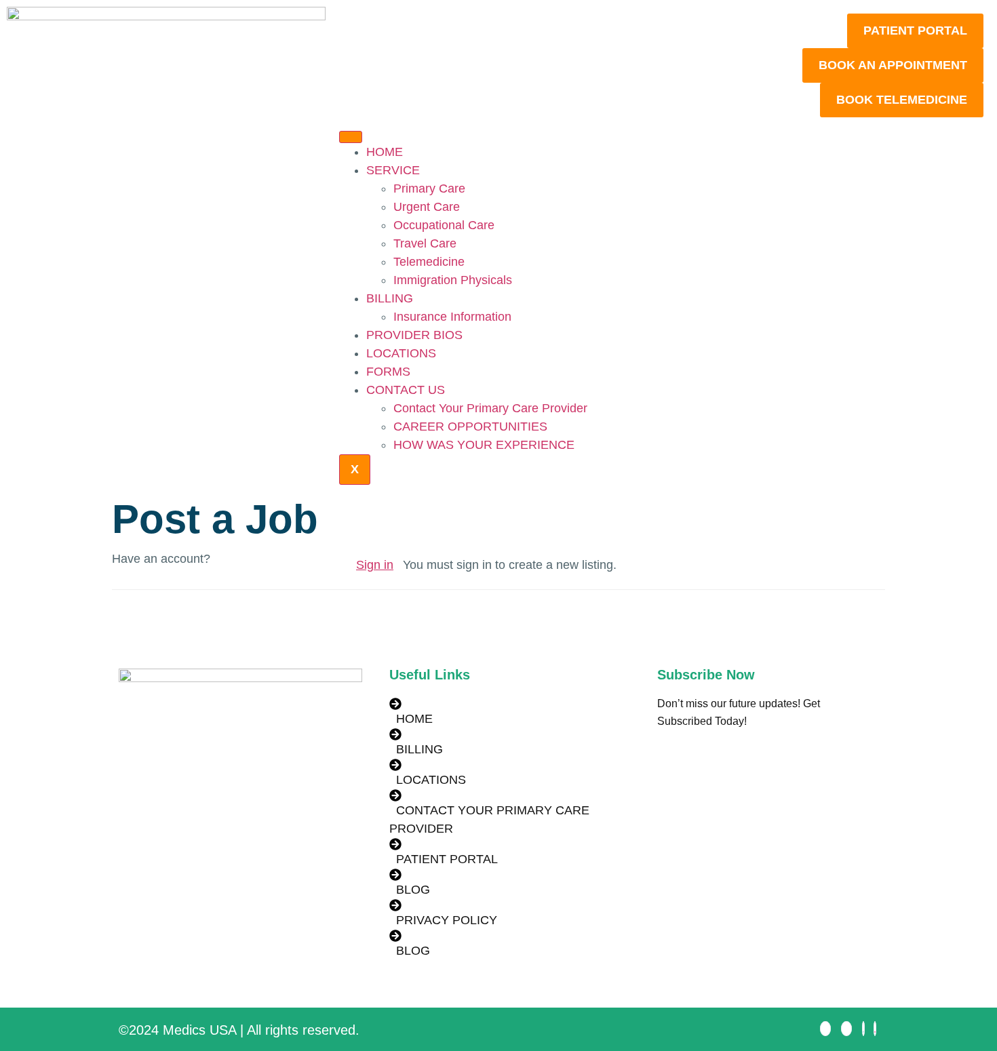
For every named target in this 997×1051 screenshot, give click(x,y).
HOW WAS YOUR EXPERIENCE (483, 445)
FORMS (388, 371)
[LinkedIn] (863, 1028)
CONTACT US (405, 390)
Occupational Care (443, 225)
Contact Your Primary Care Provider (490, 408)
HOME (384, 152)
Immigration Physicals (452, 280)
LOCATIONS (401, 353)
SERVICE (393, 170)
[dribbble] (875, 1028)
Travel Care (424, 243)
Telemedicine (429, 262)
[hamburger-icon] (350, 137)
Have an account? (161, 559)
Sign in (374, 565)
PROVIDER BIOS (414, 335)
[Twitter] (846, 1028)
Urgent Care (426, 207)
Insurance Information (452, 316)
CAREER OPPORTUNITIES (470, 426)
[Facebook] (825, 1028)
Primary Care (429, 188)
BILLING (389, 298)
